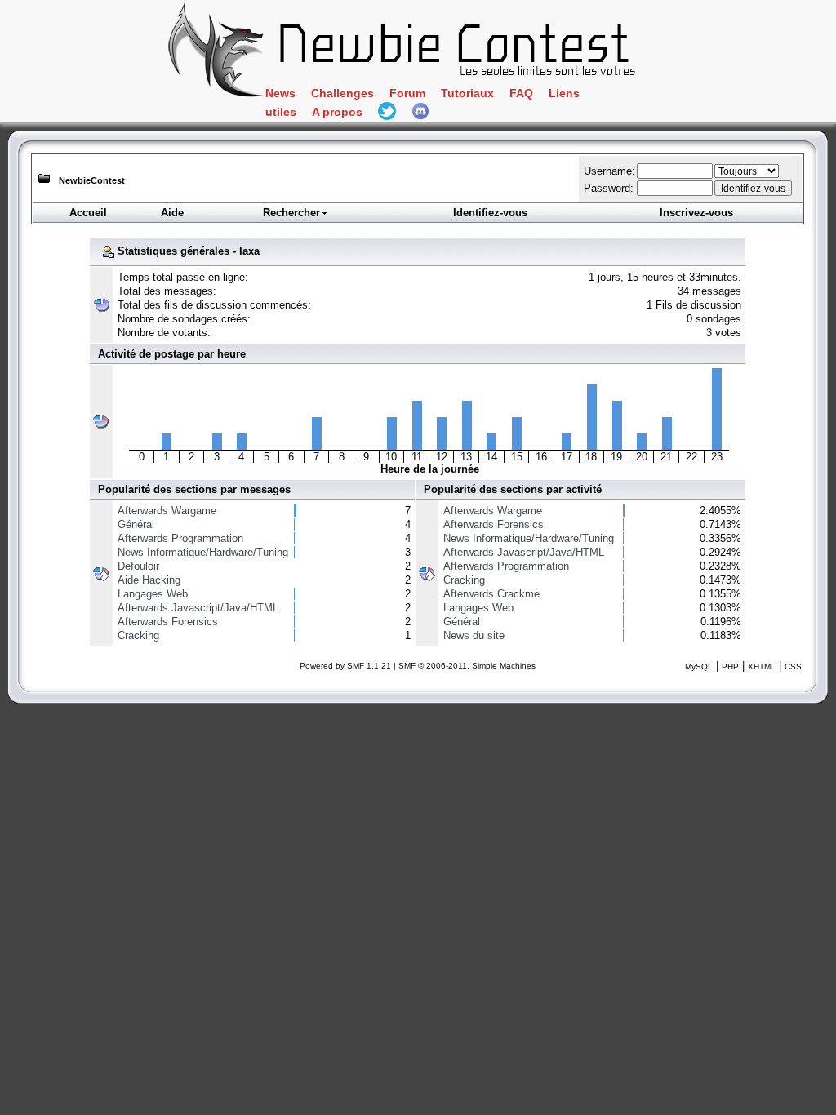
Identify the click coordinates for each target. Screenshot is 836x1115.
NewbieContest (92, 180)
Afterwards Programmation (180, 538)
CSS (793, 666)
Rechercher (291, 213)
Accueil (88, 213)
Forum (407, 93)
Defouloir (138, 566)
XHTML (762, 666)
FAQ (521, 93)
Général (136, 524)
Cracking (138, 635)
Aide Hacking (149, 580)
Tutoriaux (467, 93)
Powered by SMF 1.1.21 (345, 665)
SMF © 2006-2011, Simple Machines (467, 665)
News (280, 93)
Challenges (342, 93)
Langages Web (153, 594)
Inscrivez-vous (696, 213)
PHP (730, 666)
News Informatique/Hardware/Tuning (203, 552)
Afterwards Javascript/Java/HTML (198, 608)
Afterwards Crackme (491, 594)
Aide (172, 213)
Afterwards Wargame (167, 510)
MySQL (699, 666)
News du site (474, 635)
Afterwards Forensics (168, 621)
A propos (337, 112)
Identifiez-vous (490, 213)
